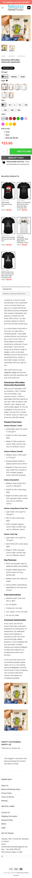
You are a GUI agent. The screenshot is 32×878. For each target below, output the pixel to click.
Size (3, 100)
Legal (3, 828)
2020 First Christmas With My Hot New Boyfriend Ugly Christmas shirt (23, 205)
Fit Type (4, 72)
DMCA (3, 824)
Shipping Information (9, 816)
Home (3, 56)
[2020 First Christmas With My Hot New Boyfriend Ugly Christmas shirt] (23, 190)
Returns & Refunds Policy (10, 789)
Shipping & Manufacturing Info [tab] (14, 293)
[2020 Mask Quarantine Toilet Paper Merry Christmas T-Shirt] (23, 225)
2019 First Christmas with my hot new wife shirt (8, 239)
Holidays (11, 56)
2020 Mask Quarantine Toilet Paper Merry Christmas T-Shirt (22, 240)
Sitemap (4, 801)
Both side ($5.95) (12, 138)
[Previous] (4, 28)
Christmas (21, 56)
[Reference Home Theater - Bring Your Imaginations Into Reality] (16, 7)
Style (4, 81)
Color (3, 114)
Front (8, 132)
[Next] (27, 28)
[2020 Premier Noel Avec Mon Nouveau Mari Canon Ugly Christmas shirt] (8, 260)
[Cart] (28, 7)
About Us (4, 785)
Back (7, 135)
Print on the (5, 129)
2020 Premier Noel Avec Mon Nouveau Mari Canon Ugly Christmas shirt (7, 274)
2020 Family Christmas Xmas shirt (6, 204)
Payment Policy (7, 820)
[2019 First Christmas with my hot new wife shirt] (8, 225)
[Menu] (2, 7)
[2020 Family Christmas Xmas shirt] (8, 190)
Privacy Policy (6, 793)
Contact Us (5, 812)
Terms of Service (7, 797)
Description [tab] (7, 289)
